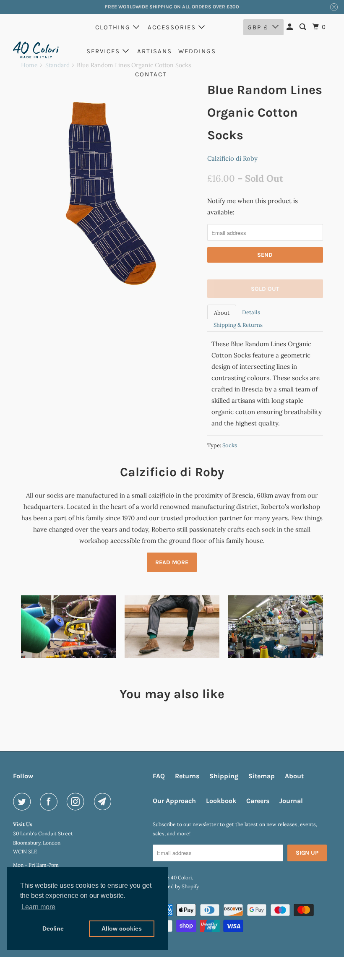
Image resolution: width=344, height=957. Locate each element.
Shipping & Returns (238, 325)
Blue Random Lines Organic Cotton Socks (264, 112)
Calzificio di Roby (232, 158)
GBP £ (258, 27)
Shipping (223, 776)
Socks (229, 445)
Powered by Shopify (176, 886)
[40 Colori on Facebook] (50, 802)
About (221, 312)
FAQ (159, 776)
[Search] (304, 27)
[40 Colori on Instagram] (77, 802)
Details (251, 312)
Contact (151, 74)
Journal (291, 801)
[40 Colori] (36, 49)
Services (104, 51)
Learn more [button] (38, 906)
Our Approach (174, 801)
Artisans (154, 51)
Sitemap (261, 776)
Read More (171, 562)
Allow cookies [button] (122, 928)
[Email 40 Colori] (104, 802)
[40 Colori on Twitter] (23, 802)
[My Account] (291, 27)
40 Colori (181, 877)
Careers (257, 801)
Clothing (114, 27)
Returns (187, 776)
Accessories (173, 27)
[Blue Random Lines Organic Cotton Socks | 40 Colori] (110, 193)
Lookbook (221, 801)
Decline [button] (53, 928)
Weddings (197, 51)
